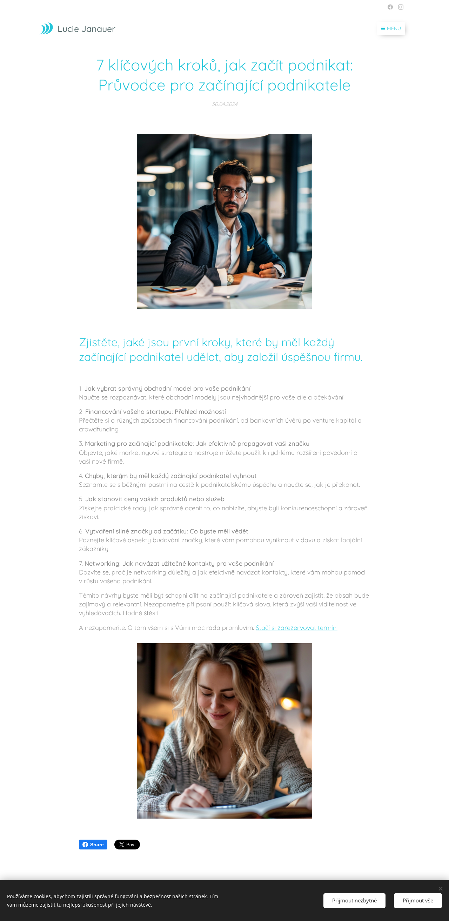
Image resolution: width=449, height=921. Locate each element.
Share (97, 844)
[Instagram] (400, 7)
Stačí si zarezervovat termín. (296, 628)
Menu (394, 28)
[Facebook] (390, 7)
